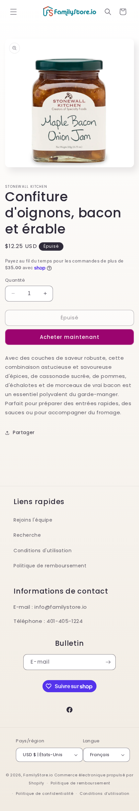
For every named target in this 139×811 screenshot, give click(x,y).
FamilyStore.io (38, 775)
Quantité (15, 280)
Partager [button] (24, 432)
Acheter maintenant (70, 337)
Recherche (27, 535)
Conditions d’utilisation (105, 793)
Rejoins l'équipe (33, 520)
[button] (13, 11)
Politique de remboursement (50, 565)
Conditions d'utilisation (42, 550)
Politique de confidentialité (45, 793)
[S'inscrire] (108, 662)
